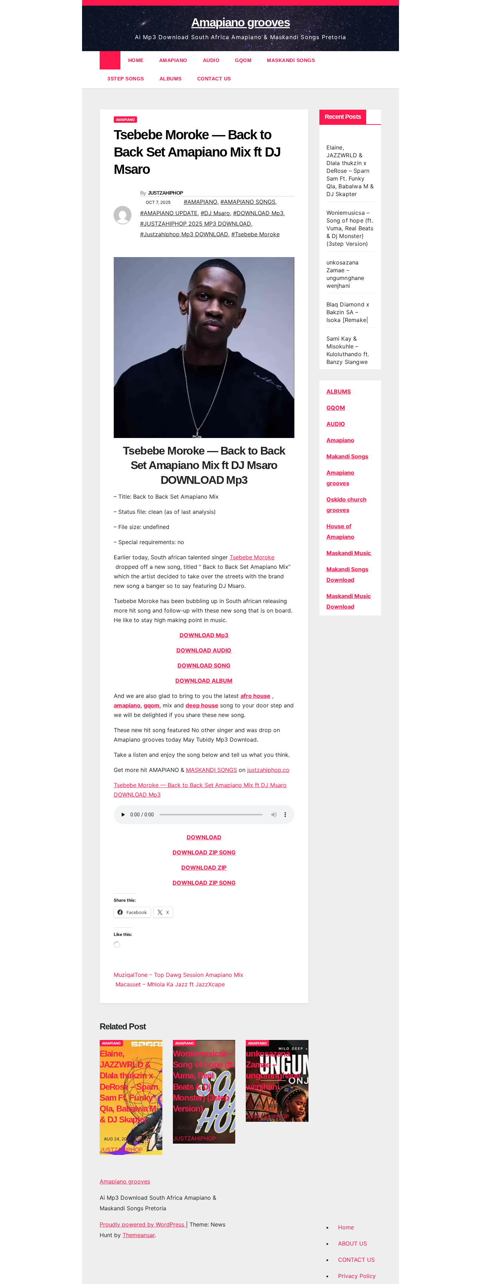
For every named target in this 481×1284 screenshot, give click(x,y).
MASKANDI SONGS (291, 60)
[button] (376, 69)
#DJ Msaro (215, 213)
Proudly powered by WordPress (143, 1224)
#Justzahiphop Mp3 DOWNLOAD (184, 234)
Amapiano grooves (240, 22)
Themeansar (139, 1235)
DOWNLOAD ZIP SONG (204, 852)
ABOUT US (352, 1243)
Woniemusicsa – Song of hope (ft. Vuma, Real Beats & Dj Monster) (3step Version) (350, 228)
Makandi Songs (347, 456)
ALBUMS (171, 78)
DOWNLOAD (204, 837)
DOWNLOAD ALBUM (203, 680)
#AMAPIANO (200, 201)
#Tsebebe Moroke (255, 234)
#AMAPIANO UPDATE (169, 213)
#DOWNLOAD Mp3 (258, 213)
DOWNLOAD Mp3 (204, 635)
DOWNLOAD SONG (203, 665)
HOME (136, 60)
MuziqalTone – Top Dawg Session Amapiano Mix (178, 974)
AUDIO (211, 60)
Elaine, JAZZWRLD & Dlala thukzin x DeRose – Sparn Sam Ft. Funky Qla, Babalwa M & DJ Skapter (129, 1086)
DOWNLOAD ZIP (203, 867)
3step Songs (125, 78)
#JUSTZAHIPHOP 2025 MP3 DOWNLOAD (195, 223)
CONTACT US (214, 78)
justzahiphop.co (268, 769)
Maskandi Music (349, 552)
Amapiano (340, 440)
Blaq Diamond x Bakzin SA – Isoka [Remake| (348, 312)
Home (346, 1227)
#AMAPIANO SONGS (247, 201)
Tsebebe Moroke (252, 557)
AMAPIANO (173, 60)
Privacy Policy (357, 1275)
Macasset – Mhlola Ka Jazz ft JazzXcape (169, 984)
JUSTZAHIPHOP (165, 193)
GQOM (243, 60)
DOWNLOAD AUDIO (203, 650)
